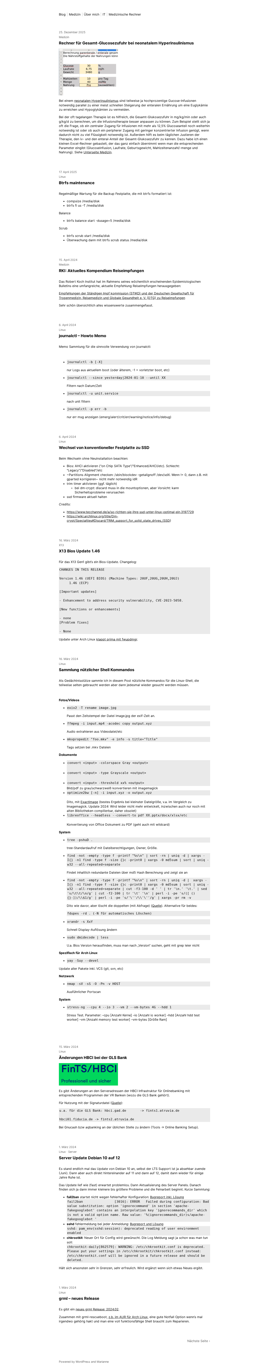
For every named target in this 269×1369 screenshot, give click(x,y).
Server (72, 1151)
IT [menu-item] (104, 14)
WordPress (83, 1361)
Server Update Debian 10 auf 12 (89, 1158)
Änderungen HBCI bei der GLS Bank (93, 1057)
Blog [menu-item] (62, 14)
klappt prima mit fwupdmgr (116, 639)
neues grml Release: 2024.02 (97, 1309)
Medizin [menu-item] (75, 14)
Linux (62, 176)
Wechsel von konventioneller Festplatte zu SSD (104, 447)
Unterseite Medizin (97, 152)
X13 (61, 545)
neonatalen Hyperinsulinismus (96, 101)
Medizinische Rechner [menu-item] (125, 14)
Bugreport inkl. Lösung (167, 1197)
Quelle (156, 906)
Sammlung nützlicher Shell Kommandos (96, 669)
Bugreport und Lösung (146, 1224)
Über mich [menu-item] (91, 14)
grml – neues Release (79, 1298)
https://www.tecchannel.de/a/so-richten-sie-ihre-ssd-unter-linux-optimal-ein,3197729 (130, 512)
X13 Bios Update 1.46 (79, 551)
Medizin (64, 37)
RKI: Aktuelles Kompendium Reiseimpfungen (101, 270)
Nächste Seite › (198, 1341)
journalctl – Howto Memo (82, 335)
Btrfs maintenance (77, 182)
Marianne (103, 1361)
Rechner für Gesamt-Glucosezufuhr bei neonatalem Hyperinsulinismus (126, 43)
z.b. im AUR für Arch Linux (128, 1317)
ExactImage (89, 802)
